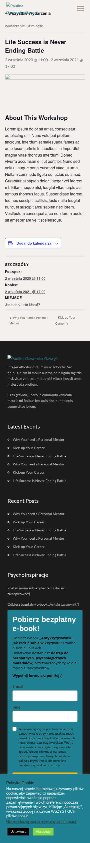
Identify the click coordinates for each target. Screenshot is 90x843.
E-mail (17, 686)
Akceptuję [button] (43, 831)
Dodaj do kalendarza (34, 243)
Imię (16, 707)
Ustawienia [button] (18, 831)
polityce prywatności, (33, 760)
